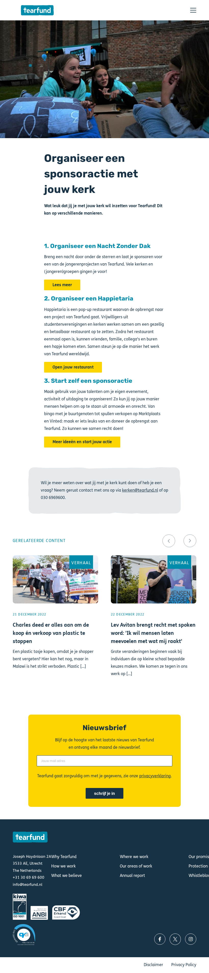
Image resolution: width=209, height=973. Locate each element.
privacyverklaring (155, 775)
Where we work (134, 856)
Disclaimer (153, 964)
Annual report (132, 875)
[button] (168, 540)
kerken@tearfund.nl (140, 490)
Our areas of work (136, 866)
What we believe (66, 875)
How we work (63, 866)
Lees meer (62, 284)
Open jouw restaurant (73, 367)
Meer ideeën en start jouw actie (82, 441)
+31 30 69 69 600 (28, 877)
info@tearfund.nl (27, 884)
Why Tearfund (63, 856)
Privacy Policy (183, 964)
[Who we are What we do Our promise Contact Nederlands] (193, 10)
